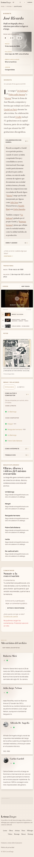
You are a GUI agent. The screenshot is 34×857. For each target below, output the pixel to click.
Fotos (23, 830)
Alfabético (20, 387)
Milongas (30, 830)
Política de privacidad (7, 847)
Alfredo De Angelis (19, 723)
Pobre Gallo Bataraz (15, 441)
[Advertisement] (17, 801)
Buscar (23, 834)
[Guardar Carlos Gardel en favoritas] (11, 763)
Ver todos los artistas (11, 648)
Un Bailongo (12, 412)
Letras (5, 830)
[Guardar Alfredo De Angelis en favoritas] (11, 727)
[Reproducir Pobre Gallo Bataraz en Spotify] (6, 440)
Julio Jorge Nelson (12, 688)
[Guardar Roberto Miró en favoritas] (4, 660)
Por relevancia (9, 387)
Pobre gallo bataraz (17, 95)
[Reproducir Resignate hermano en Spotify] (6, 429)
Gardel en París (10, 110)
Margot (8, 98)
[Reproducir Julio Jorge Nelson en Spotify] (7, 692)
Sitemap (30, 834)
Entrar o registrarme (16, 608)
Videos (10, 834)
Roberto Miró (10, 656)
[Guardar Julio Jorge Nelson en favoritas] (4, 692)
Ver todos (25, 286)
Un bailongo (22, 91)
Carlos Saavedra (19, 209)
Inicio (2, 6)
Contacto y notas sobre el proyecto (11, 843)
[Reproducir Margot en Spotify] (6, 423)
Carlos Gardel (17, 758)
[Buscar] (20, 2)
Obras (11, 830)
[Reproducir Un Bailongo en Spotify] (6, 411)
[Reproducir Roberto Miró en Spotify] (7, 660)
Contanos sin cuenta (11, 616)
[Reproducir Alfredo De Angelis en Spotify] (14, 727)
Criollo (18, 117)
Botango (17, 834)
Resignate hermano (15, 429)
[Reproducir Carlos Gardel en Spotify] (14, 763)
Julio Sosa (14, 202)
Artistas (9, 6)
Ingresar (29, 2)
